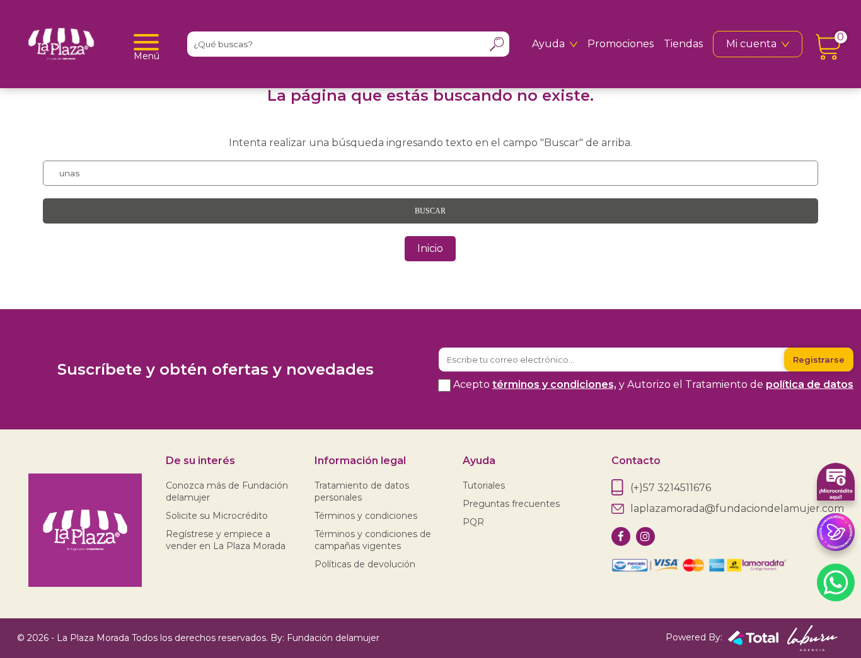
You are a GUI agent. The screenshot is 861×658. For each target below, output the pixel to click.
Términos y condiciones (366, 515)
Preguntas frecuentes (511, 503)
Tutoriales (484, 485)
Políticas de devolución (365, 564)
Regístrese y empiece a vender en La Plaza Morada (226, 540)
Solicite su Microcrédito (217, 515)
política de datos (809, 384)
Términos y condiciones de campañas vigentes (373, 540)
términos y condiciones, (554, 384)
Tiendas (683, 44)
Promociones (620, 44)
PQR (473, 522)
